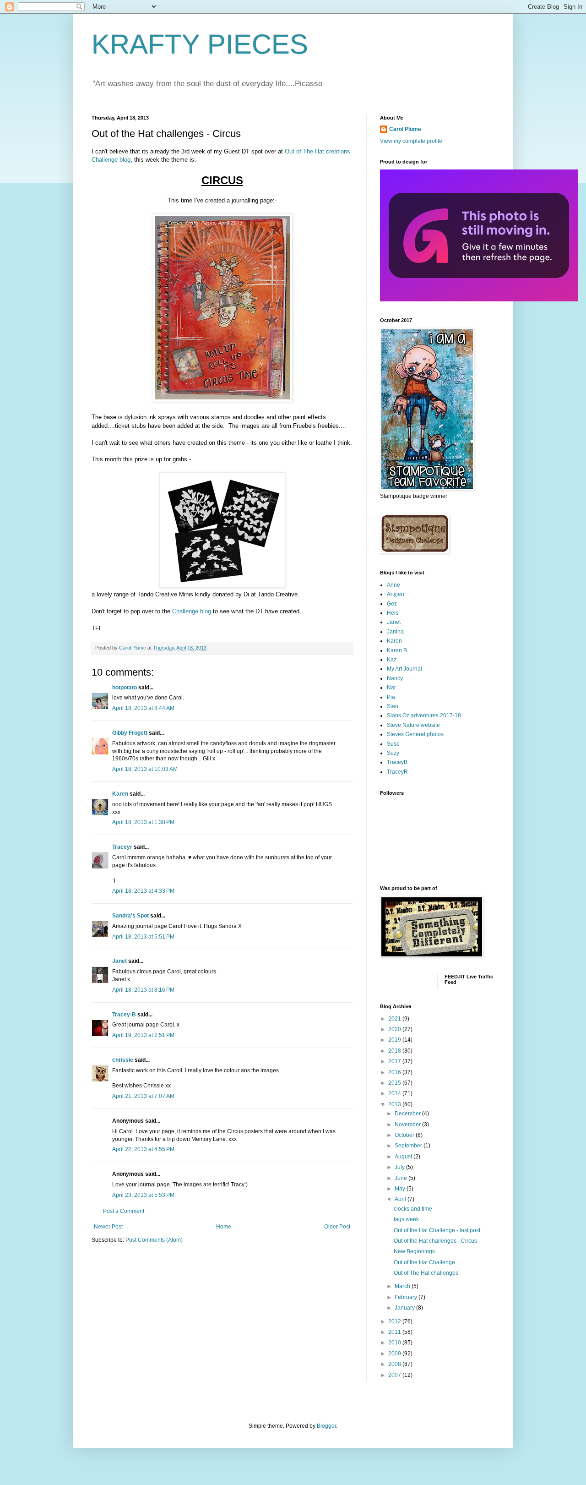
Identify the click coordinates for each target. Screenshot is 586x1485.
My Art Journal (404, 669)
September (409, 1145)
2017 (395, 1061)
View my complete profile (411, 141)
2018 (395, 1051)
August (404, 1156)
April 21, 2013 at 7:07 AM (143, 1096)
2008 (395, 1364)
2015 (395, 1083)
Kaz (391, 659)
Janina (395, 631)
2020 (395, 1029)
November (408, 1124)
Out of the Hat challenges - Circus (435, 1241)
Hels (392, 613)
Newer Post (108, 1226)
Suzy (393, 753)
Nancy (395, 678)
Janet (119, 961)
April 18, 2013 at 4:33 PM (143, 891)
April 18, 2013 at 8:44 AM (143, 708)
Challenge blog (191, 611)
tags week (406, 1219)
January (405, 1308)
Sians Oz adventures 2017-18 (424, 715)
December (408, 1113)
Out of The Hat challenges (426, 1273)
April (401, 1199)
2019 (395, 1040)
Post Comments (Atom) (154, 1240)
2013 (395, 1104)
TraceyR (397, 772)
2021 (395, 1018)
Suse (393, 744)
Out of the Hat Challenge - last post (437, 1230)
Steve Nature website (413, 725)
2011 (395, 1332)
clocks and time (413, 1209)
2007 (395, 1375)
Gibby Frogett (130, 733)
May (401, 1188)
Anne (393, 585)
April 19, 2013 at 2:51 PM (143, 1035)
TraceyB (397, 762)
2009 (395, 1353)
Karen (120, 794)
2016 (395, 1072)
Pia (391, 697)
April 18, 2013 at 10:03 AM (145, 769)
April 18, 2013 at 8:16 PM (143, 990)
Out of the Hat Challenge (424, 1262)
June (401, 1178)
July (400, 1167)
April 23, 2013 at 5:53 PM (143, 1195)
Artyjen (395, 594)
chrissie (122, 1060)
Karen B (397, 650)
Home (223, 1226)
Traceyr (122, 847)
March (403, 1286)
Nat (391, 687)
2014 (395, 1093)
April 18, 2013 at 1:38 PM (143, 822)
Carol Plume (405, 129)
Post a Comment (123, 1211)
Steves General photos (415, 734)
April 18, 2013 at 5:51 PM (143, 937)
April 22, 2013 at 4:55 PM (143, 1149)
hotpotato (124, 687)
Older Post (337, 1226)
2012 (395, 1321)
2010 (395, 1342)
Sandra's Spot (130, 915)
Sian (392, 706)
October (405, 1135)
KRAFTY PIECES (200, 44)
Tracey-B (124, 1014)
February (406, 1297)
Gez (392, 604)
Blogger (326, 1426)
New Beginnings (414, 1251)
